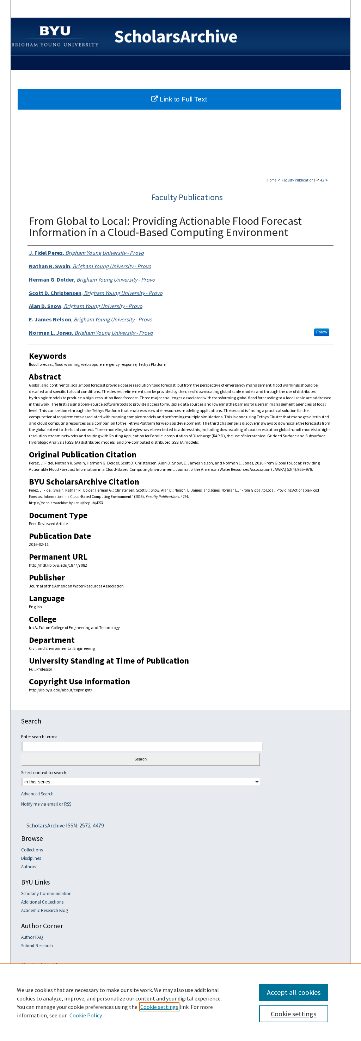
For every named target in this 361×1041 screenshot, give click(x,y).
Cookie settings (159, 1006)
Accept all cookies (293, 992)
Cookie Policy (85, 1015)
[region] (180, 1002)
